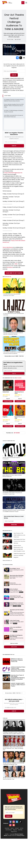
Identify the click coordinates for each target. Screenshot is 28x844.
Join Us (21, 828)
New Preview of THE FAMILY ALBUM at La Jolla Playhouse (19, 535)
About (12, 828)
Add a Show (14, 646)
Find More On (13, 433)
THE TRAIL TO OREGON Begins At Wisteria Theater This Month (13, 111)
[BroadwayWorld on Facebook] (10, 821)
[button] (22, 2)
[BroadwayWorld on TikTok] (20, 821)
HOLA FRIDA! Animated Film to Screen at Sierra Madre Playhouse (13, 116)
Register (15, 2)
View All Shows (14, 643)
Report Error (14, 831)
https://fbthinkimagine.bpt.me (13, 173)
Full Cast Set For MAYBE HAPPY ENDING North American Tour (14, 778)
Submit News (9, 829)
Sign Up (14, 75)
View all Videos (7, 560)
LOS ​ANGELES (10, 2)
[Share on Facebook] (17, 57)
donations (10, 267)
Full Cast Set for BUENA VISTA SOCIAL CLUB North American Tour (13, 763)
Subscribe (14, 524)
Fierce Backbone (8, 247)
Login (19, 2)
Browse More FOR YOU (13, 693)
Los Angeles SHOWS (8, 564)
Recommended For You (8, 654)
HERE (15, 264)
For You (9, 276)
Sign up (14, 711)
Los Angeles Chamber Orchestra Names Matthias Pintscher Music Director (14, 100)
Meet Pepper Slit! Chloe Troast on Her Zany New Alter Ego (19, 541)
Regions (15, 829)
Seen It (8, 398)
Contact (17, 828)
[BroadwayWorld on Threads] (10, 825)
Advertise (7, 828)
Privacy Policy (20, 835)
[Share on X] (20, 57)
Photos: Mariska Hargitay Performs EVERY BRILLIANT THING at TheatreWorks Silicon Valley (14, 106)
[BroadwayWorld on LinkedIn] (17, 821)
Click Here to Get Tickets (14, 273)
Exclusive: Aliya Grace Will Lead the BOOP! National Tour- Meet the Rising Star (13, 748)
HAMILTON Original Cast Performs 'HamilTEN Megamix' (19, 555)
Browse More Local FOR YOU (14, 356)
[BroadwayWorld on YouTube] (13, 825)
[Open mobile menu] (26, 2)
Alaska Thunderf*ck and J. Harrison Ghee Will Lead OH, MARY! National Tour (13, 732)
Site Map (20, 829)
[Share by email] (24, 57)
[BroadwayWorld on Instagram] (13, 821)
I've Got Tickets (8, 401)
